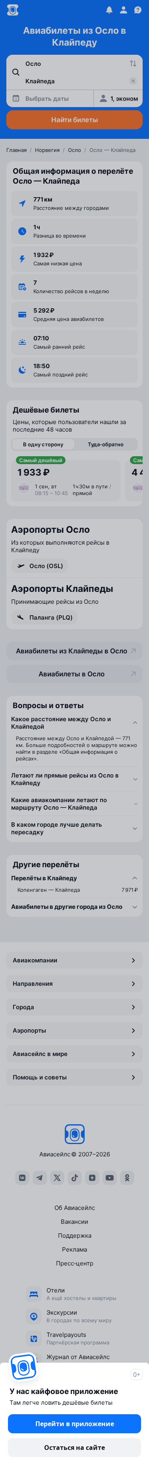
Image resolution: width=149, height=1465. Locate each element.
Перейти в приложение (74, 1423)
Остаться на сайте (74, 1447)
